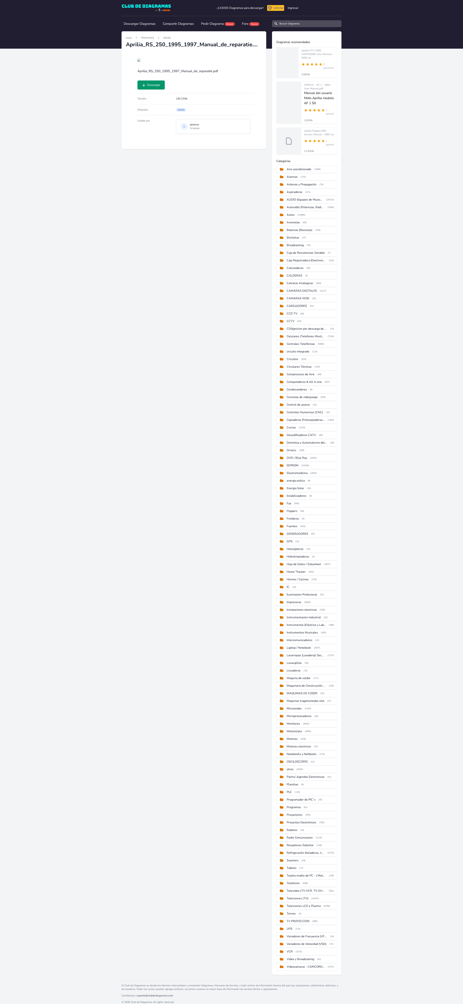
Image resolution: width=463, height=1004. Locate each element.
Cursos (291, 427)
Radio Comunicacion (300, 838)
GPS (289, 541)
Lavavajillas (294, 663)
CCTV (290, 321)
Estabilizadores (296, 496)
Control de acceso (298, 405)
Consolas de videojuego (302, 397)
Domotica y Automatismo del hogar (307, 443)
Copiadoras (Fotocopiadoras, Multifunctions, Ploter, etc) (306, 420)
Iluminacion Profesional (302, 595)
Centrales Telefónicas (301, 344)
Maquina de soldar (299, 678)
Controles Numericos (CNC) (305, 412)
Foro (250, 24)
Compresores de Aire (301, 374)
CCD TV (292, 314)
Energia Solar (295, 488)
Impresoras (294, 602)
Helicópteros (295, 549)
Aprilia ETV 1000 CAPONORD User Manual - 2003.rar (317, 54)
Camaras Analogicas (300, 283)
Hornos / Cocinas (298, 579)
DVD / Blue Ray (297, 458)
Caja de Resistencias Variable (306, 253)
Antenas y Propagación (302, 184)
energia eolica (296, 481)
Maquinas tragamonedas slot (305, 701)
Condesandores (297, 390)
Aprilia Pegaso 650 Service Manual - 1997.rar (319, 132)
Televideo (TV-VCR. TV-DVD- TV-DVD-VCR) (306, 891)
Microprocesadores (299, 716)
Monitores (293, 724)
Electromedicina (297, 473)
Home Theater (296, 572)
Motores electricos (299, 746)
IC (288, 587)
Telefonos (293, 883)
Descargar (153, 85)
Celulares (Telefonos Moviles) (306, 336)
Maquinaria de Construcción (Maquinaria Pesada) (306, 686)
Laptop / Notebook (299, 648)
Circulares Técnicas (299, 367)
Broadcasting (295, 245)
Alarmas (292, 177)
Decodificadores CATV (301, 435)
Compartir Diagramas (178, 24)
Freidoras (293, 519)
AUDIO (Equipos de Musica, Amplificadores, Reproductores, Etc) (305, 200)
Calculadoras (295, 268)
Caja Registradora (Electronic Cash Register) (306, 260)
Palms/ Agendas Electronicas (305, 777)
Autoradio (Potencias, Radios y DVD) (306, 207)
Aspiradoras (294, 192)
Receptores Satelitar (300, 845)
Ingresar (293, 8)
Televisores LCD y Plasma (304, 906)
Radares (292, 830)
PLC (289, 792)
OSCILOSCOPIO (297, 762)
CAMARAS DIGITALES (302, 291)
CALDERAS (294, 276)
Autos (291, 215)
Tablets (291, 868)
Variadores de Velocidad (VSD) (306, 944)
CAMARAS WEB (298, 298)
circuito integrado (298, 352)
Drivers (291, 450)
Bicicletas (293, 238)
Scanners (293, 860)
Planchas (292, 784)
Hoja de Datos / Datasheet (304, 564)
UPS (289, 929)
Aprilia (167, 37)
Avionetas (293, 222)
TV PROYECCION (298, 921)
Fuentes (292, 526)
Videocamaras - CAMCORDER (306, 967)
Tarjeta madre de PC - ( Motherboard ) (306, 876)
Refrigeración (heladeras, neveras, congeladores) (306, 853)
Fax (289, 503)
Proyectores (294, 815)
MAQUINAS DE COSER (302, 693)
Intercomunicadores (299, 640)
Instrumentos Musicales (302, 633)
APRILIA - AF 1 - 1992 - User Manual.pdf (318, 86)
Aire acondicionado (299, 169)
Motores (292, 739)
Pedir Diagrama (217, 24)
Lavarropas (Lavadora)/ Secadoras (306, 655)
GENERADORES (297, 534)
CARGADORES (297, 306)
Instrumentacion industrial (304, 617)
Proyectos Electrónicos (301, 822)
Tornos (291, 914)
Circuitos (292, 359)
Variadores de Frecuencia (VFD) (307, 936)
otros (290, 769)
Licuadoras (294, 671)
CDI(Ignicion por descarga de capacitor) (307, 329)
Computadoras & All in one (304, 382)
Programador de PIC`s (301, 800)
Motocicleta (147, 37)
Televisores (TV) (297, 898)
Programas (294, 807)
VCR (290, 952)
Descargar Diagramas (140, 24)
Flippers (292, 511)
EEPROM (292, 465)
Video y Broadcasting (300, 959)
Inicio (129, 38)
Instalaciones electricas (302, 610)
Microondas (294, 709)
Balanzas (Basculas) (299, 230)
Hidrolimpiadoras (298, 557)
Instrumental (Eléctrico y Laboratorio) (306, 625)
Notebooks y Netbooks (302, 754)
